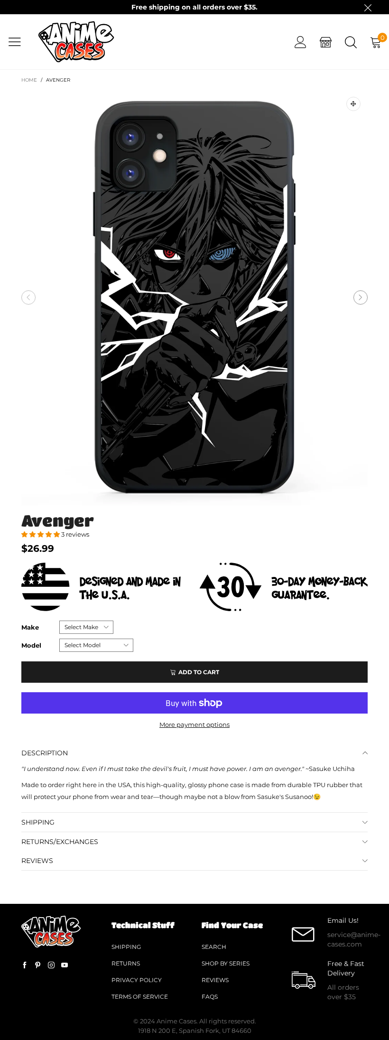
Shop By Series (226, 963)
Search (214, 946)
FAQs (210, 996)
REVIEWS (37, 860)
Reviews (215, 980)
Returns (125, 963)
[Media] (353, 104)
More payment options (194, 724)
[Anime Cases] (76, 41)
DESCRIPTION (44, 753)
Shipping (126, 946)
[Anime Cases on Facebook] (24, 965)
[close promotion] (368, 7)
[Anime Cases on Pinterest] (38, 965)
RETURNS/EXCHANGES (59, 841)
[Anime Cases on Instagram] (51, 965)
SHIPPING (38, 822)
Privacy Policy (136, 980)
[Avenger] (194, 297)
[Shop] (325, 42)
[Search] (350, 42)
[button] (28, 297)
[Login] (300, 42)
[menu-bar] (18, 41)
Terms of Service (139, 996)
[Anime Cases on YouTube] (64, 965)
